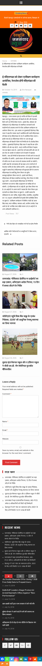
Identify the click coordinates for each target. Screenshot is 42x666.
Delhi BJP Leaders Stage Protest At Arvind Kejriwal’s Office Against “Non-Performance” (18, 593)
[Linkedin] (25, 659)
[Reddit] (35, 659)
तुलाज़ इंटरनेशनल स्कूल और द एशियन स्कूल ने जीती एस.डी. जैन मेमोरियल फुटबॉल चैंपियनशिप (20, 366)
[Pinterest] (30, 26)
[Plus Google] (26, 26)
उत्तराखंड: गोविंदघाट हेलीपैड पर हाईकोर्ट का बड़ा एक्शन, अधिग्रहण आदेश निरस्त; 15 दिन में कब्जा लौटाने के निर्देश (20, 282)
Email (5, 430)
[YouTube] (21, 26)
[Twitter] (16, 26)
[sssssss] (21, 114)
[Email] (21, 659)
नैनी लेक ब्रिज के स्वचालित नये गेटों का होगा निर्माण (22, 224)
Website (5, 439)
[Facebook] (12, 26)
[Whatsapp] (7, 659)
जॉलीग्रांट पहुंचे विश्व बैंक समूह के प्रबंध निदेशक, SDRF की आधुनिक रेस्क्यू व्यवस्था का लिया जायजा (20, 320)
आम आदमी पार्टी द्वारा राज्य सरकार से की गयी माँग (18, 604)
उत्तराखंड (5, 93)
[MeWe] (39, 659)
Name (5, 421)
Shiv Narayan (27, 90)
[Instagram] (16, 659)
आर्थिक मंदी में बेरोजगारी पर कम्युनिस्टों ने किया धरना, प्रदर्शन (20, 232)
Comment (6, 394)
